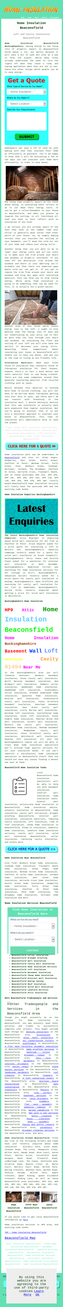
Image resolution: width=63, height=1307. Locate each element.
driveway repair (34, 1055)
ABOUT (36, 17)
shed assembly (38, 1122)
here (25, 1220)
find (14, 863)
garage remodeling (38, 1110)
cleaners (47, 1075)
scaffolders (29, 1043)
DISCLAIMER (54, 17)
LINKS (29, 17)
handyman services (35, 1096)
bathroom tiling (38, 1052)
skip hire (43, 1058)
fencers (44, 1090)
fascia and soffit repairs (38, 1124)
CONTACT (44, 17)
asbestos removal (35, 1107)
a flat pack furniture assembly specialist (31, 1046)
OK (37, 1294)
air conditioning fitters (38, 1041)
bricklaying (43, 1035)
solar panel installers (38, 1038)
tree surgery (43, 1093)
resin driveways (38, 1099)
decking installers (37, 1032)
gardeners (28, 1061)
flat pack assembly (38, 1104)
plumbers (44, 1101)
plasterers (11, 1090)
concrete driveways (17, 1064)
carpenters (46, 1127)
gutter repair (20, 1067)
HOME (22, 17)
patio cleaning (41, 1116)
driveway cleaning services (38, 1130)
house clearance (38, 1119)
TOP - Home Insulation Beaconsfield (25, 1232)
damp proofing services (40, 1049)
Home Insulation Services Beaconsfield (31, 903)
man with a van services (43, 1113)
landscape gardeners (17, 1072)
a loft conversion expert (38, 1078)
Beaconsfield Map (20, 1238)
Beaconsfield (12, 458)
